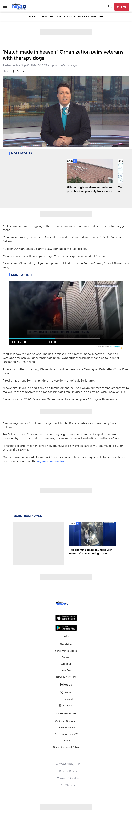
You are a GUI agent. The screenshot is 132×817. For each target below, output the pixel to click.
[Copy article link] (23, 71)
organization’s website (51, 461)
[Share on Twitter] (18, 71)
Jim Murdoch (10, 65)
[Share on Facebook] (13, 71)
